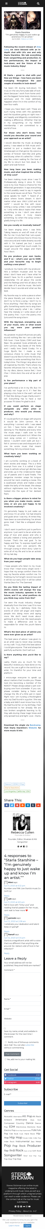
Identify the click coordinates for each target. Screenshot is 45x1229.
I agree (27, 1226)
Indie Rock (9, 1142)
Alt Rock (37, 1116)
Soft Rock (36, 1151)
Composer (9, 1123)
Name (7, 999)
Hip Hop (15, 1137)
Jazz (32, 1142)
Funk (21, 1134)
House (25, 1138)
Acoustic (8, 1116)
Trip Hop (17, 1159)
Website (8, 1019)
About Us (27, 1211)
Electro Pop (10, 1130)
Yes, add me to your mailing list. (21, 1059)
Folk (33, 1130)
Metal (38, 1141)
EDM (12, 1126)
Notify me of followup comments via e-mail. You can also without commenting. (21, 1045)
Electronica (21, 1127)
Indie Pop (37, 1138)
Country (20, 1123)
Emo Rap (19, 1130)
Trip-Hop (8, 1159)
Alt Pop (27, 1116)
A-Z (34, 1211)
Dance (29, 1123)
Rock (19, 1150)
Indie (30, 1138)
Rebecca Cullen (27, 39)
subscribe (29, 1045)
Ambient (8, 1120)
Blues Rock (35, 1120)
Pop (7, 1146)
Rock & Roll (28, 1151)
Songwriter (13, 1155)
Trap (39, 1156)
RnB (12, 1150)
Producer (34, 1146)
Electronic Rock (34, 1127)
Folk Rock (13, 1134)
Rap (6, 1150)
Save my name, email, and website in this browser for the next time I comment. (20, 1034)
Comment (9, 970)
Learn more (14, 1226)
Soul (25, 1156)
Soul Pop (32, 1156)
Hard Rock (29, 1134)
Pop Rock (19, 1145)
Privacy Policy (15, 1211)
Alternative (17, 1116)
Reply (6, 896)
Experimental (27, 1130)
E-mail (7, 1094)
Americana (21, 1120)
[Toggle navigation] (7, 3)
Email (7, 1009)
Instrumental (23, 1141)
